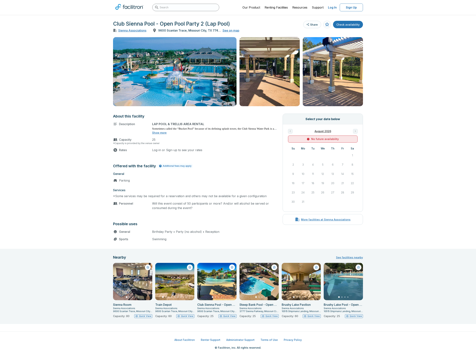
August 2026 (323, 131)
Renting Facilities (276, 7)
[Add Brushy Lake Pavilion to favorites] (316, 267)
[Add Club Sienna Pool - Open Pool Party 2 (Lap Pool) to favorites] (327, 24)
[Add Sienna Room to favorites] (148, 267)
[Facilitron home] (129, 11)
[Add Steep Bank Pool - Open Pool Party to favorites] (274, 267)
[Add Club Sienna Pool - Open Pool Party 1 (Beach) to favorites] (232, 267)
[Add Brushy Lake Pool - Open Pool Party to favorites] (358, 267)
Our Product (251, 7)
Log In (332, 7)
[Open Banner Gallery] (175, 71)
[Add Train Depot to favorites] (190, 267)
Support (318, 7)
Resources (299, 7)
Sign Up (351, 7)
